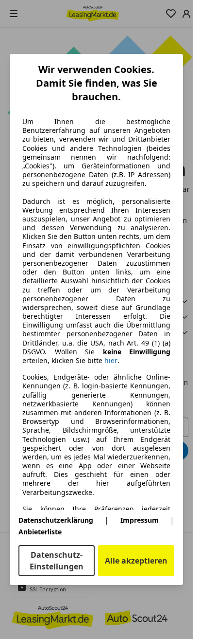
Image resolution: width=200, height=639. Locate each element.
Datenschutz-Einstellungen (56, 560)
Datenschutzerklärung (55, 520)
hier (110, 360)
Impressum (139, 520)
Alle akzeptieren (136, 560)
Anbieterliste (40, 531)
